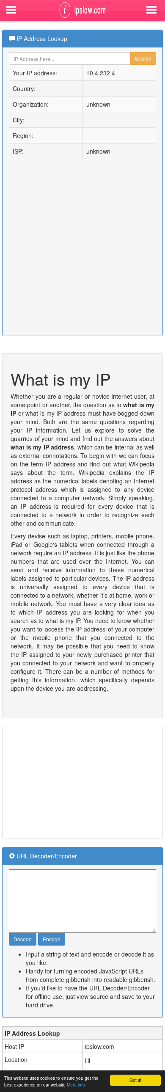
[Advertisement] (67, 782)
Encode (51, 939)
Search (143, 58)
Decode (23, 939)
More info (76, 1084)
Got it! (135, 1080)
